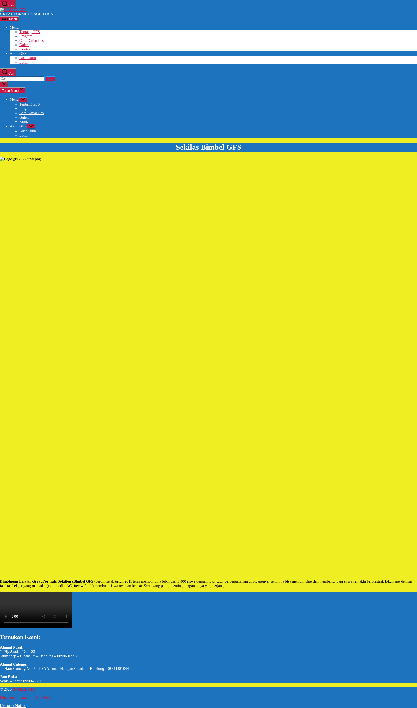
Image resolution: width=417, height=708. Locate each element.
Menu (14, 27)
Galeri (24, 45)
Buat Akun (27, 58)
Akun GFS (18, 53)
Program (25, 36)
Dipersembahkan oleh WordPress (25, 697)
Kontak (25, 49)
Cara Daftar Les (31, 40)
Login (23, 62)
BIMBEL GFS (24, 689)
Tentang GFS (29, 32)
